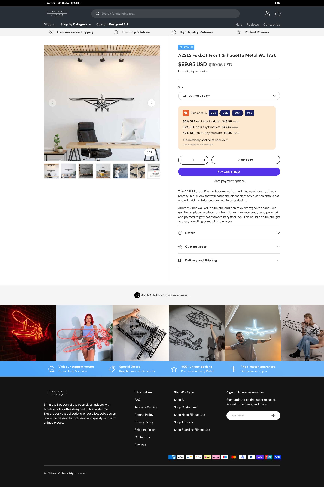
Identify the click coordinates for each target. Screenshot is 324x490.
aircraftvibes (59, 473)
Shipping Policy (145, 430)
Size (180, 87)
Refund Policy (144, 415)
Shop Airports (183, 422)
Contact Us (271, 24)
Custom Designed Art (112, 24)
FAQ (277, 3)
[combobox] (165, 13)
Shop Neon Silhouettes (189, 415)
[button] (278, 13)
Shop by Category (74, 24)
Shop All (179, 400)
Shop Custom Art (185, 407)
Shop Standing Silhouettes (192, 430)
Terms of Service (146, 407)
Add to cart (245, 159)
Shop (47, 24)
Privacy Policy (144, 422)
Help (239, 24)
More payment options (229, 181)
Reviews (253, 24)
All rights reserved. (77, 473)
